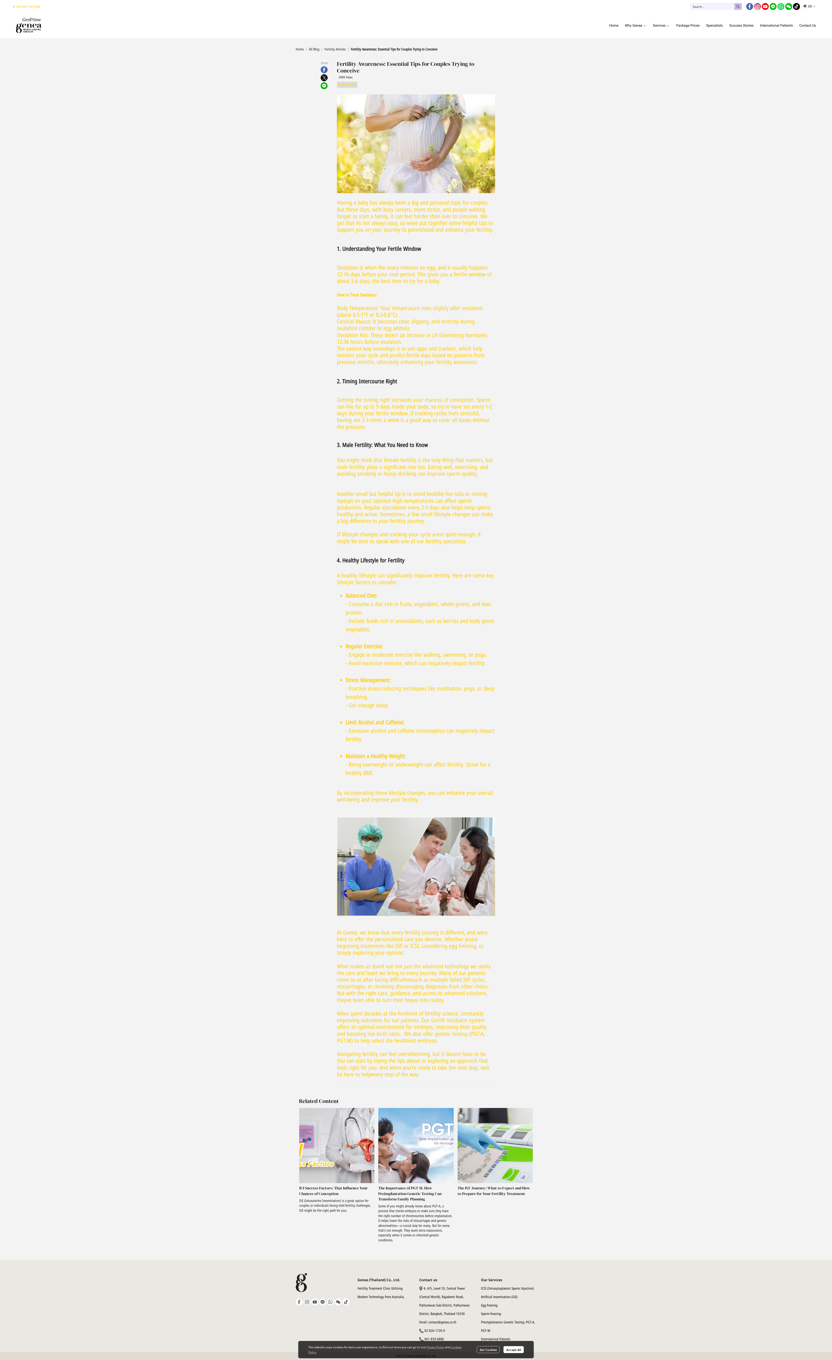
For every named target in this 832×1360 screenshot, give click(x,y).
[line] (773, 6)
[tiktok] (796, 6)
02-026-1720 (433, 1330)
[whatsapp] (780, 6)
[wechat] (788, 6)
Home (300, 49)
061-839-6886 (434, 1339)
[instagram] (757, 6)
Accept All (513, 1350)
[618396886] (14, 7)
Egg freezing (489, 1305)
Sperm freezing (491, 1313)
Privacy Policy (435, 1347)
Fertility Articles (335, 49)
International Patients (495, 1339)
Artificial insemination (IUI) (499, 1297)
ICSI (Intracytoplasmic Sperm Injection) (507, 1288)
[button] (716, 6)
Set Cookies (488, 1350)
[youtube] (765, 6)
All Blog (314, 49)
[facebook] (749, 6)
